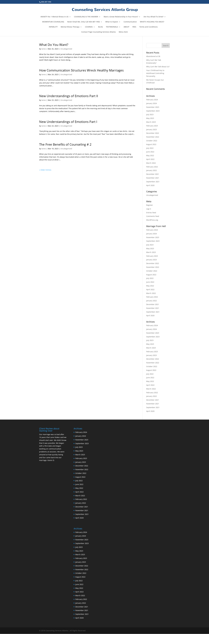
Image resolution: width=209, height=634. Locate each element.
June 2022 (150, 152)
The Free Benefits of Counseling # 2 (65, 144)
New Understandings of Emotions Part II (68, 96)
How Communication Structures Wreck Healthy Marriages (81, 70)
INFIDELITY (53, 27)
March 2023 (151, 122)
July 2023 (149, 114)
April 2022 (150, 159)
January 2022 (151, 170)
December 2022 (152, 133)
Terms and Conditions (148, 27)
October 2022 (151, 140)
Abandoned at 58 (153, 56)
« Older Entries (45, 170)
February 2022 (152, 167)
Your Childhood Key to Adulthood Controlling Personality (155, 73)
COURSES (89, 27)
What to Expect (111, 22)
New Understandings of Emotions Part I (68, 121)
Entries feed (151, 212)
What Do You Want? (53, 44)
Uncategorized (66, 49)
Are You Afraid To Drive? (153, 17)
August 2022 (151, 144)
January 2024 (151, 103)
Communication (130, 22)
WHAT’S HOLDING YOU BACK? (152, 22)
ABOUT (126, 27)
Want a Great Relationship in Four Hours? (121, 17)
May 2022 (150, 155)
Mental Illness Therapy (70, 27)
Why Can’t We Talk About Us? (158, 66)
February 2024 (152, 99)
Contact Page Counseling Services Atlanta (98, 32)
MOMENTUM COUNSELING (53, 22)
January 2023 (151, 129)
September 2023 (153, 111)
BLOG (100, 27)
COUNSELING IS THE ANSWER (86, 17)
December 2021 (152, 174)
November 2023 (152, 107)
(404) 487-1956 (46, 2)
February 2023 (152, 126)
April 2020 (150, 185)
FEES (134, 27)
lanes (44, 49)
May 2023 (150, 118)
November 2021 (152, 178)
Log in (148, 209)
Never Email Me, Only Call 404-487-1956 (83, 22)
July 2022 (149, 148)
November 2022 (152, 137)
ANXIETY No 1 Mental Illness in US (54, 17)
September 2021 (153, 181)
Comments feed (152, 216)
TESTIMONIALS (112, 27)
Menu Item (123, 32)
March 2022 (151, 163)
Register (149, 205)
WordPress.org (152, 220)
